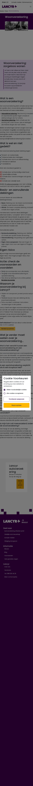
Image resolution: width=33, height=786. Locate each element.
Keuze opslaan (16, 405)
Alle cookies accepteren (15, 393)
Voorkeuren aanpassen (16, 399)
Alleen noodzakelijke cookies (17, 390)
